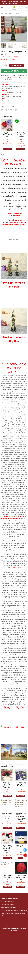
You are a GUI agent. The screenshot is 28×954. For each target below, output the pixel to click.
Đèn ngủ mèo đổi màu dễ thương (21, 846)
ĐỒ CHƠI (11, 13)
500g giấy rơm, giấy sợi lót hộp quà (7, 134)
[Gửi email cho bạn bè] (11, 110)
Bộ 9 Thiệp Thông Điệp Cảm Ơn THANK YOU (21, 784)
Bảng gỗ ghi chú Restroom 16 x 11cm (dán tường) (7, 815)
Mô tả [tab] (2, 154)
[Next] (24, 29)
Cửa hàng (12, 926)
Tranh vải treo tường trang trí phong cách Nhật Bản (7, 847)
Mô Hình (18, 13)
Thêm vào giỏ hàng (16, 65)
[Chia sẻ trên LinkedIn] (16, 110)
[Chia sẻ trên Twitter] (8, 110)
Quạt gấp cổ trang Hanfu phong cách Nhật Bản (7, 785)
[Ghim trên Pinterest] (14, 110)
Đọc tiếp (20, 858)
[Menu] (2, 7)
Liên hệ (22, 926)
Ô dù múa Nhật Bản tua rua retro (21, 876)
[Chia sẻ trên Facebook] (5, 110)
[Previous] (3, 29)
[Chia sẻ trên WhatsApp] (2, 110)
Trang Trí (13, 106)
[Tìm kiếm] (26, 7)
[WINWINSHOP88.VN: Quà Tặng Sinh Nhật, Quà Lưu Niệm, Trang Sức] (14, 7)
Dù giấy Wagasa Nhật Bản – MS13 (7, 876)
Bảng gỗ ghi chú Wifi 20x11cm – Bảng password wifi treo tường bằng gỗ (21, 816)
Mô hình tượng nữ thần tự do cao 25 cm (20, 134)
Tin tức (17, 926)
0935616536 (22, 3)
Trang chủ (4, 13)
